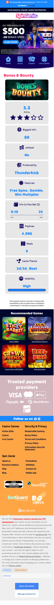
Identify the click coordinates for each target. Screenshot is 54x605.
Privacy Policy (32, 443)
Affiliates (30, 464)
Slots (20, 63)
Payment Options (10, 464)
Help (4, 468)
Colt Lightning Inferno (39, 341)
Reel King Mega (39, 369)
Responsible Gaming (35, 431)
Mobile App (31, 472)
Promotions (31, 461)
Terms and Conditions (35, 439)
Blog (4, 472)
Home (8, 63)
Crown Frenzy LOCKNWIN (14, 369)
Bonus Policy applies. (27, 53)
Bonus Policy (31, 435)
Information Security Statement (35, 448)
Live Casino (44, 63)
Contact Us (31, 468)
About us (6, 461)
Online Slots (8, 431)
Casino (31, 63)
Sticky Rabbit (14, 341)
